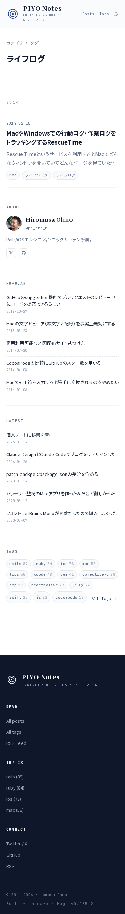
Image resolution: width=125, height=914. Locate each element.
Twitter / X (16, 843)
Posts (88, 13)
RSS (10, 866)
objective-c (98, 574)
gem (67, 574)
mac (89, 563)
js (41, 597)
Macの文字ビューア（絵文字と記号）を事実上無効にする (60, 323)
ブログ (81, 585)
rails (18, 563)
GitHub (13, 855)
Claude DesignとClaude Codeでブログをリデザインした (60, 454)
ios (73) (13, 798)
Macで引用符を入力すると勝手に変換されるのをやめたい (62, 382)
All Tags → (104, 598)
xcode (43, 574)
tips (17, 574)
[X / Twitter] (11, 253)
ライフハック (36, 175)
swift (18, 597)
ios (67, 563)
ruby (44, 563)
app (16, 585)
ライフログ (65, 175)
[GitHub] (23, 253)
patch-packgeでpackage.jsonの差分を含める (52, 474)
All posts (15, 720)
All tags (14, 732)
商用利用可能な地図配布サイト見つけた (45, 343)
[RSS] (116, 13)
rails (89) (15, 776)
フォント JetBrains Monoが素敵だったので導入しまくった (61, 513)
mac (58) (15, 810)
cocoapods (70, 597)
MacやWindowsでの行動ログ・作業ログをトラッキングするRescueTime (61, 137)
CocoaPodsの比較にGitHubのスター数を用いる (53, 362)
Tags (104, 13)
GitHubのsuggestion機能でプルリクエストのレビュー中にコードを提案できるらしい (60, 300)
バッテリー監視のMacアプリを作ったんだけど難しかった (60, 493)
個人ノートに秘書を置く (29, 435)
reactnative (47, 585)
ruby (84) (15, 787)
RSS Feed (16, 743)
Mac (13, 175)
